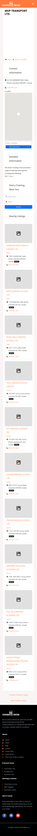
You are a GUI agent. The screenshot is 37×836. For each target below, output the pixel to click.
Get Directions (14, 147)
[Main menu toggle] (33, 4)
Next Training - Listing (18, 700)
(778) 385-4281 (13, 311)
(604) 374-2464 (13, 448)
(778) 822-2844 (13, 356)
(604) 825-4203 (13, 494)
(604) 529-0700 (13, 265)
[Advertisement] (18, 36)
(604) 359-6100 (13, 585)
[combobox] (18, 143)
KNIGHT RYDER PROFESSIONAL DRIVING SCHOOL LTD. (17, 661)
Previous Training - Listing (18, 695)
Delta (8, 253)
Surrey (8, 390)
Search (18, 207)
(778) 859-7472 (12, 87)
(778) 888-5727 (13, 680)
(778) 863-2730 (13, 631)
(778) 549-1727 (13, 539)
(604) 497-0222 (13, 402)
